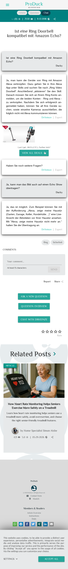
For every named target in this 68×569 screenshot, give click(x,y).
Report (47, 281)
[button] (15, 524)
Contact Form (34, 496)
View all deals (33, 153)
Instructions (34, 516)
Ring (46, 242)
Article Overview (34, 513)
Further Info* (44, 147)
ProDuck (34, 4)
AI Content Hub (34, 7)
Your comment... (15, 261)
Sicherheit (57, 242)
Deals (34, 519)
